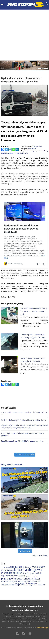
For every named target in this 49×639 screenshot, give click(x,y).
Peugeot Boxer (28, 576)
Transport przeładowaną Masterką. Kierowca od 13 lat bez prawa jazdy (34, 311)
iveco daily (38, 567)
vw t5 (26, 153)
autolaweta (5, 567)
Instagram (24, 633)
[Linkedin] (17, 149)
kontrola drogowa (30, 151)
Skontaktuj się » (42, 628)
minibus (24, 573)
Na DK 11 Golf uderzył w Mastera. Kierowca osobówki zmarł (23, 420)
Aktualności (32, 149)
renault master (31, 578)
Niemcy (21, 576)
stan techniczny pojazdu (23, 581)
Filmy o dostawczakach (11, 464)
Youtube (30, 633)
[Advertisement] (24, 35)
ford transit (27, 567)
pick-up (36, 576)
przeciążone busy (11, 578)
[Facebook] (2, 149)
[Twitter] (6, 149)
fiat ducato (16, 566)
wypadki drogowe (26, 584)
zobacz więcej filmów (40, 555)
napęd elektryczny (9, 575)
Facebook (18, 633)
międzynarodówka (34, 573)
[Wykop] (10, 149)
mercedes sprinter (11, 572)
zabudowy (41, 584)
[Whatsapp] (13, 149)
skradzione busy (7, 581)
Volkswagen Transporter (15, 153)
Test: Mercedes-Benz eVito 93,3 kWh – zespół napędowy (22, 441)
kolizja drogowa (7, 570)
